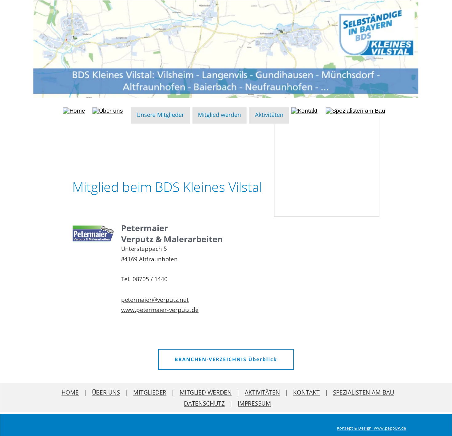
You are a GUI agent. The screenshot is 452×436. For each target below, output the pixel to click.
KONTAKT (306, 392)
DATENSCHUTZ (204, 403)
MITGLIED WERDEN (206, 392)
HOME (70, 392)
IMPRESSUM (254, 403)
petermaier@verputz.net (155, 299)
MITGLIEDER (149, 392)
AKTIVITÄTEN (262, 392)
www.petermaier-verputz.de (160, 309)
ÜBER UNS (106, 392)
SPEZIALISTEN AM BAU (363, 392)
